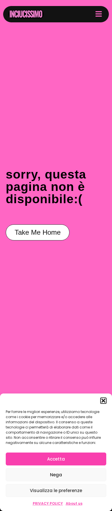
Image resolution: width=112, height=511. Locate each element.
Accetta (56, 459)
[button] (103, 401)
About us (74, 503)
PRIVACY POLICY (48, 503)
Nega (56, 475)
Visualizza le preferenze (56, 490)
